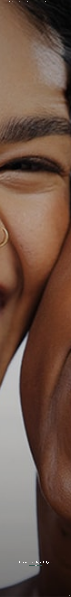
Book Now (35, 565)
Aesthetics (54, 1)
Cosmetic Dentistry (38, 1)
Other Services (47, 1)
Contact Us (60, 1)
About (23, 1)
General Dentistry (29, 1)
